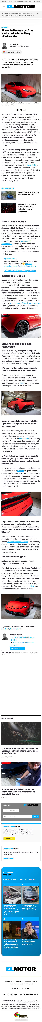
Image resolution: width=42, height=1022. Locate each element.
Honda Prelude (33, 653)
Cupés (19, 653)
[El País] (6, 995)
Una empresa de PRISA (21, 1015)
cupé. (22, 383)
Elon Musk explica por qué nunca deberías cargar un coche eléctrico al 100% (29, 942)
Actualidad (5, 27)
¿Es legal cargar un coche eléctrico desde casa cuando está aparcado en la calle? (29, 908)
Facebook (5, 629)
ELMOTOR (6, 879)
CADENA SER (31, 879)
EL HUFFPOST (14, 879)
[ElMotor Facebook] (17, 989)
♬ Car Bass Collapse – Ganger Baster (20, 270)
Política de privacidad (17, 981)
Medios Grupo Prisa (21, 1020)
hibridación (24, 438)
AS (25, 879)
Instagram (17, 629)
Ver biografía (15, 648)
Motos (31, 1)
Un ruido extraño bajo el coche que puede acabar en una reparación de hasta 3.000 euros (18, 791)
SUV (32, 586)
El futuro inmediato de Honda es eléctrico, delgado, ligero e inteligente (27, 207)
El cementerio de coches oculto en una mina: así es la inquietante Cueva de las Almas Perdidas (20, 750)
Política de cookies (13, 984)
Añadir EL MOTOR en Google (13, 52)
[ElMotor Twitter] (20, 989)
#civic (28, 266)
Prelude (20, 471)
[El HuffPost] (28, 995)
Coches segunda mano (21, 1)
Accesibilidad (23, 984)
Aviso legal (7, 981)
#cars (33, 266)
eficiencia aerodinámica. (17, 541)
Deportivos (25, 653)
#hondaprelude (10, 266)
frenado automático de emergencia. (25, 303)
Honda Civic (31, 165)
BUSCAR (8, 858)
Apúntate (9, 838)
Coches (14, 653)
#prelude (21, 266)
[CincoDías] (18, 995)
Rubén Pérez (16, 44)
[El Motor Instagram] (22, 989)
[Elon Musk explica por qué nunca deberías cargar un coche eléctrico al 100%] (30, 938)
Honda (3, 654)
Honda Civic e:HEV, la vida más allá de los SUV (28, 193)
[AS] (11, 995)
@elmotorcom (10, 258)
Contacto (30, 984)
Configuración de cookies (30, 981)
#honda (28, 263)
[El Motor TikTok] (25, 989)
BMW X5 (10, 1)
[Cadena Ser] (36, 995)
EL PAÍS (22, 879)
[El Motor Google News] (28, 989)
